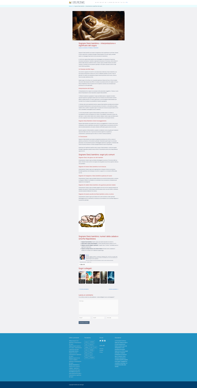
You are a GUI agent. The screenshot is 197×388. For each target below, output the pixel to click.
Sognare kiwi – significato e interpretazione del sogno (75, 342)
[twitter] (101, 340)
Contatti (101, 350)
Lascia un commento (83, 47)
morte (86, 357)
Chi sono (101, 348)
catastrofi (91, 344)
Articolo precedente (84, 289)
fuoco (86, 352)
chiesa (86, 347)
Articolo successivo (113, 289)
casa (86, 344)
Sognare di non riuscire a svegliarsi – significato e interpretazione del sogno (74, 368)
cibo (91, 347)
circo (95, 347)
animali (92, 342)
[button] (126, 2)
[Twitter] (79, 264)
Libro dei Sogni (78, 2)
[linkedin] (103, 340)
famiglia (91, 349)
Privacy (101, 352)
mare (91, 354)
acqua (86, 341)
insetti (86, 354)
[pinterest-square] (105, 340)
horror (90, 352)
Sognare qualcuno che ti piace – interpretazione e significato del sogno (75, 347)
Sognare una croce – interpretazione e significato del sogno (75, 354)
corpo (86, 349)
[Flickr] (81, 264)
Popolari (92, 357)
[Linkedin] (82, 264)
